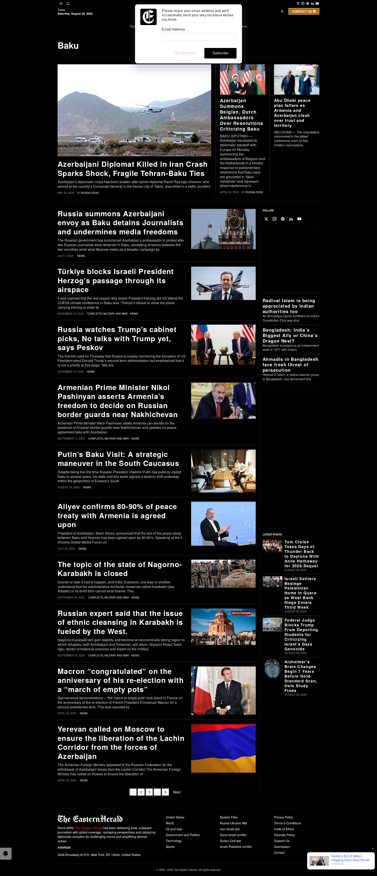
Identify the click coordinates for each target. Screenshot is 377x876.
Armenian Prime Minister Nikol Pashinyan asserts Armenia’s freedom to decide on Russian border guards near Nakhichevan (118, 401)
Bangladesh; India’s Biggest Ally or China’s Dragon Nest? (290, 335)
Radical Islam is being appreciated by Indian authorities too (289, 306)
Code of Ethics (284, 829)
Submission (282, 846)
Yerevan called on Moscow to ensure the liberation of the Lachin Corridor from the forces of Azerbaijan (121, 742)
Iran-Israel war (230, 829)
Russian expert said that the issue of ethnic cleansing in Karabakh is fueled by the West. (120, 622)
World (170, 823)
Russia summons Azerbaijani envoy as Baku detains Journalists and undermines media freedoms (120, 222)
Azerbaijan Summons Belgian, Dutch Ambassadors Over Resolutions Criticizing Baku (241, 115)
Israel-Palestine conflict (236, 846)
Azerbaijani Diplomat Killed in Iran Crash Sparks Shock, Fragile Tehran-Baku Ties (133, 168)
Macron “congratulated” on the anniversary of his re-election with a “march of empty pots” (121, 680)
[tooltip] (298, 3)
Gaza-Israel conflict (233, 835)
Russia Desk (90, 192)
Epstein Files (229, 817)
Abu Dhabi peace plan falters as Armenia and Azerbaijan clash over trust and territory (292, 113)
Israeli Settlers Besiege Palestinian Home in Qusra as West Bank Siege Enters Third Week (300, 593)
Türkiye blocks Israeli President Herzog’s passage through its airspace (116, 280)
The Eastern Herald (88, 827)
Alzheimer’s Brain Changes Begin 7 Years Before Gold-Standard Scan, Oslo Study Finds (300, 676)
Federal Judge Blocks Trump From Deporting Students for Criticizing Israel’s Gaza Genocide (301, 634)
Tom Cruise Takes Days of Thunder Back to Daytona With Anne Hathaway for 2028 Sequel (301, 553)
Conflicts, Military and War (107, 313)
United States (175, 817)
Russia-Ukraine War (233, 823)
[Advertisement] (290, 260)
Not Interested (185, 53)
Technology (174, 841)
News (81, 255)
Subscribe (220, 53)
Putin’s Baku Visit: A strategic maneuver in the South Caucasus (118, 459)
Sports (170, 846)
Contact (279, 852)
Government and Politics (183, 835)
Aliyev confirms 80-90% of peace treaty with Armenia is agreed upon (117, 515)
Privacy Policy (283, 817)
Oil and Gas (174, 829)
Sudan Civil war (230, 841)
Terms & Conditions (287, 823)
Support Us (282, 841)
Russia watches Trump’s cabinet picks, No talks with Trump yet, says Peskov (117, 338)
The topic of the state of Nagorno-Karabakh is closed (120, 569)
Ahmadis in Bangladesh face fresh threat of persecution (290, 364)
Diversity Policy (284, 835)
